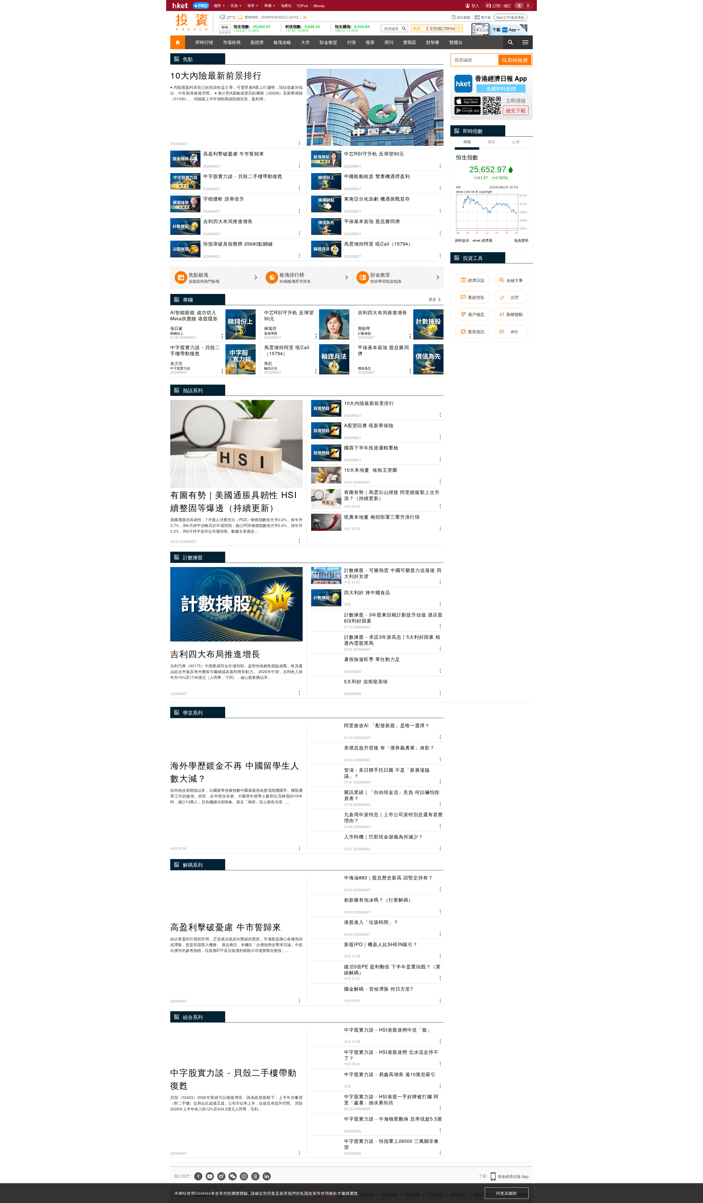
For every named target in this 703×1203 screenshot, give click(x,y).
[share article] (222, 336)
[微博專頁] (221, 1177)
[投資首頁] (177, 42)
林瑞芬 (270, 328)
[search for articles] (510, 42)
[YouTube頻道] (209, 1177)
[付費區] (201, 5)
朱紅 (268, 363)
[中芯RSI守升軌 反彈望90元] (377, 159)
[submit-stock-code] (404, 28)
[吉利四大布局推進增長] (236, 224)
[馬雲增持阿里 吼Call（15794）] (377, 247)
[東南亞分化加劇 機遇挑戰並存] (377, 202)
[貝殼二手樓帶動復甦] (236, 179)
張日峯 (176, 328)
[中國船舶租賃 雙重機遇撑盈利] (377, 179)
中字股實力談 (180, 368)
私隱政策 (308, 1193)
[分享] (299, 142)
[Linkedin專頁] (267, 1177)
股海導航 (270, 333)
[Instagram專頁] (243, 1177)
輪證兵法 (270, 368)
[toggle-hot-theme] (459, 28)
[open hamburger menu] (525, 42)
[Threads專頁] (255, 1177)
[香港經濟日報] (180, 5)
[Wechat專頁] (232, 1177)
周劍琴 (364, 328)
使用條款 (329, 1193)
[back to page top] (688, 1173)
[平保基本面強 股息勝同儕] (377, 224)
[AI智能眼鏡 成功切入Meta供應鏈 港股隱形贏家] (213, 324)
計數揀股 (364, 333)
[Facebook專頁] (198, 1177)
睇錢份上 (176, 333)
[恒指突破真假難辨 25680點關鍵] (236, 247)
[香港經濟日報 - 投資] (192, 22)
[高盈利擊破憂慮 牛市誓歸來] (236, 159)
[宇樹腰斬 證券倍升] (236, 202)
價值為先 (364, 368)
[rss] (305, 17)
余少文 (176, 363)
